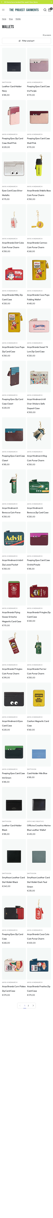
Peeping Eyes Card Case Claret (13, 458)
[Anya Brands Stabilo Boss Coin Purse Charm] (39, 168)
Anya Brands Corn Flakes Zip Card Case (14, 988)
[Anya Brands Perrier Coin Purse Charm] (39, 646)
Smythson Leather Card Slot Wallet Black (13, 879)
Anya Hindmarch (35, 82)
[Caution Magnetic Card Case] (39, 698)
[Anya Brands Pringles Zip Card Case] (39, 590)
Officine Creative (35, 821)
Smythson (6, 82)
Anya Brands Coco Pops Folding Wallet (38, 297)
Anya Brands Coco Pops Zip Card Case (13, 349)
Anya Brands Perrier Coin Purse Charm (36, 671)
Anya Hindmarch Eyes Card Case (12, 723)
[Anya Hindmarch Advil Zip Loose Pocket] (14, 537)
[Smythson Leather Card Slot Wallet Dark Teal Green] (39, 855)
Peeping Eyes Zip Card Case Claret (12, 401)
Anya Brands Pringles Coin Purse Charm (12, 671)
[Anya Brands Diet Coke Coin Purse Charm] (14, 220)
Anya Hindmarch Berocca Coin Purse (11, 510)
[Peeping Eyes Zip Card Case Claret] (14, 376)
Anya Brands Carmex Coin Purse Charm (37, 245)
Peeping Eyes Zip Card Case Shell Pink (12, 140)
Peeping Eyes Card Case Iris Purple (38, 88)
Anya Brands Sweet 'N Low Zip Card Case (37, 349)
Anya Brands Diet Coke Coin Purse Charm (13, 245)
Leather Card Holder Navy (12, 88)
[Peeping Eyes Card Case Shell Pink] (39, 116)
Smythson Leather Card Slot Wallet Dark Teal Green (38, 882)
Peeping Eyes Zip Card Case (12, 936)
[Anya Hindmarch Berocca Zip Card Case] (39, 485)
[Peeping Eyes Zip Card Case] (14, 911)
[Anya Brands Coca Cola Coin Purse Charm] (39, 911)
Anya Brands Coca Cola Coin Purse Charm (38, 936)
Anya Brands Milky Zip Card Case (12, 297)
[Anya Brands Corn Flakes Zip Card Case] (14, 964)
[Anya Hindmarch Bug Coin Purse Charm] (39, 433)
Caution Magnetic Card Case (38, 723)
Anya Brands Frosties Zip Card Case (38, 988)
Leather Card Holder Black (12, 827)
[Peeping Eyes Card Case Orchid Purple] (39, 537)
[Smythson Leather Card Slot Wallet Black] (14, 855)
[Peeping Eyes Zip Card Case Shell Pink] (14, 116)
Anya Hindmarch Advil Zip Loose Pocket (12, 562)
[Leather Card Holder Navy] (14, 64)
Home (4, 19)
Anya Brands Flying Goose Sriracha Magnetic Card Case (11, 617)
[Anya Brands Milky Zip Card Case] (14, 272)
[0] (49, 10)
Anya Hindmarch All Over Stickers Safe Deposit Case (36, 404)
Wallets (18, 19)
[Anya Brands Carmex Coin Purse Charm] (39, 220)
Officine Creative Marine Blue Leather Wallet (39, 827)
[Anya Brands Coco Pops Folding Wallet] (39, 272)
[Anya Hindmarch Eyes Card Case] (14, 698)
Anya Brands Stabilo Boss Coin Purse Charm (39, 192)
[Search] (45, 10)
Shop (11, 19)
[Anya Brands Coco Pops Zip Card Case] (14, 324)
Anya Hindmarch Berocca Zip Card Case (37, 510)
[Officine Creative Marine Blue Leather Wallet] (39, 803)
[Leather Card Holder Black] (14, 803)
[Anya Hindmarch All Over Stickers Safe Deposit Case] (39, 376)
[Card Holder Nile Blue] (39, 751)
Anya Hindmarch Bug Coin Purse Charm (37, 458)
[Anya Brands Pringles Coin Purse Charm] (14, 646)
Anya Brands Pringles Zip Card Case (39, 614)
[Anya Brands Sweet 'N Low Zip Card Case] (39, 324)
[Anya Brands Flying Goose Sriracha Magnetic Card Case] (14, 590)
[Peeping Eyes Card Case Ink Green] (14, 751)
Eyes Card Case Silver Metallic (12, 192)
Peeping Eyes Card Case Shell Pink (38, 140)
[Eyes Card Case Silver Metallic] (14, 168)
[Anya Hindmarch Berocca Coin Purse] (14, 485)
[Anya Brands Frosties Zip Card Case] (39, 964)
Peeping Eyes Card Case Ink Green (13, 775)
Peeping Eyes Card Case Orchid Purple (38, 562)
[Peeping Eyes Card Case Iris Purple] (39, 64)
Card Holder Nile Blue (37, 773)
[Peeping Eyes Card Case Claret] (14, 433)
